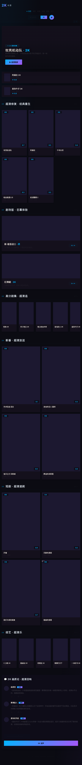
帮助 (37, 760)
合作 (51, 760)
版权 (41, 760)
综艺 (52, 11)
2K (44, 17)
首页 (29, 11)
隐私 (46, 760)
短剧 (47, 11)
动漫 (43, 11)
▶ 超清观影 (13, 62)
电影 (34, 11)
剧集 (38, 11)
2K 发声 (41, 743)
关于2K (31, 760)
